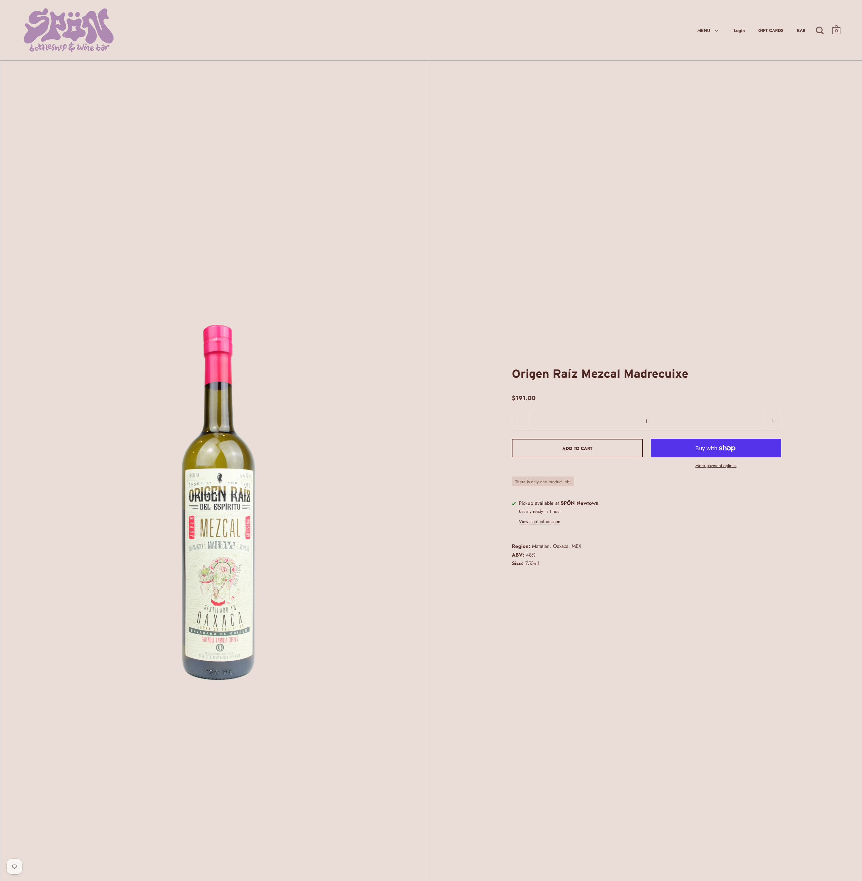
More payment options (715, 465)
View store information (539, 521)
